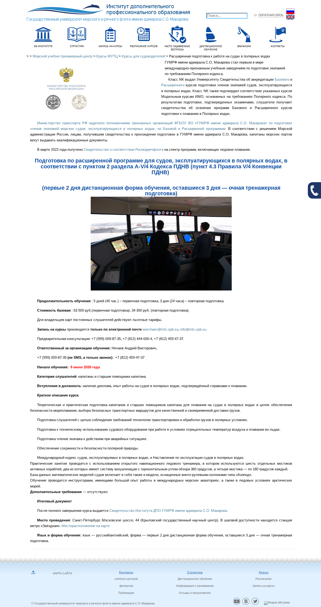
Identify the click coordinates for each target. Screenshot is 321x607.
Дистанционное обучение (211, 48)
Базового (282, 79)
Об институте (43, 46)
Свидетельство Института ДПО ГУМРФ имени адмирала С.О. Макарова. (169, 511)
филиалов (126, 586)
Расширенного (172, 85)
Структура (77, 46)
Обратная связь (270, 15)
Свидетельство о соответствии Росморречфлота (123, 149)
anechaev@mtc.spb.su (160, 329)
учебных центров (126, 579)
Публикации (126, 593)
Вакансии (244, 46)
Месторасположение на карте (86, 526)
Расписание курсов (143, 46)
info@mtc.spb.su (193, 329)
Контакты (278, 46)
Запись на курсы (110, 46)
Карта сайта (62, 573)
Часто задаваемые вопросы (177, 48)
